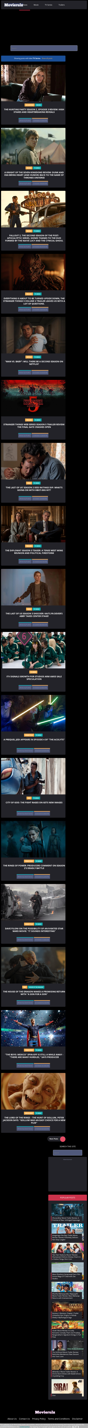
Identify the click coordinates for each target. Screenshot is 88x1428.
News (29, 483)
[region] (44, 26)
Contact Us (24, 1418)
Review (38, 105)
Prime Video (29, 861)
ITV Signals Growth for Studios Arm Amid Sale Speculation (34, 677)
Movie (36, 5)
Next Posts (56, 1139)
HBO (29, 798)
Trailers (29, 294)
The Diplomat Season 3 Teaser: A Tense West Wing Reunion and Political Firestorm (34, 551)
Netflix (29, 357)
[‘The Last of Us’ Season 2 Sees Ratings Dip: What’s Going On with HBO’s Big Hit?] (33, 461)
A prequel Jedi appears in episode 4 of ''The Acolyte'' (34, 739)
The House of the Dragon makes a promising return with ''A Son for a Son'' (34, 993)
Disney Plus (29, 735)
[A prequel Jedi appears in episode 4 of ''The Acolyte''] (33, 713)
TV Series (48, 5)
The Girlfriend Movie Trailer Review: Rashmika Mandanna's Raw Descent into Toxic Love (65, 1354)
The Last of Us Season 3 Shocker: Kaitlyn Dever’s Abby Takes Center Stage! (34, 614)
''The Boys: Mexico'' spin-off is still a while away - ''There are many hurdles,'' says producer (34, 1055)
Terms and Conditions (59, 1418)
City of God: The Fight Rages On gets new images (34, 802)
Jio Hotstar (29, 105)
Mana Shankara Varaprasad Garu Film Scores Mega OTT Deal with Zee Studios (66, 1276)
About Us (12, 1418)
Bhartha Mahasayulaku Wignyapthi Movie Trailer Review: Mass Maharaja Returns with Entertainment (66, 1296)
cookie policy (24, 1427)
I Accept (75, 1427)
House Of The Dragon (36, 987)
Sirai (53, 1395)
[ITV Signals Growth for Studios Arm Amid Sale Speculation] (33, 650)
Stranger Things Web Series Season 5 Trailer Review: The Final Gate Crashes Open (34, 425)
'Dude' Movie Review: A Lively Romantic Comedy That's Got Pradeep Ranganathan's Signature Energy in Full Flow (66, 1333)
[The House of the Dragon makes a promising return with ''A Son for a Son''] (33, 965)
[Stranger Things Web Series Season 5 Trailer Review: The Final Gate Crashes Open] (33, 398)
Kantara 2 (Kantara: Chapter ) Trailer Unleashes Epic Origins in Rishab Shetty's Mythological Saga (65, 1315)
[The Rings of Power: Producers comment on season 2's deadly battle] (33, 839)
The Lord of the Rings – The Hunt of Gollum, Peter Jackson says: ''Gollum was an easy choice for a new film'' (34, 1120)
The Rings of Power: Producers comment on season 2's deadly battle (34, 866)
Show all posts (47, 58)
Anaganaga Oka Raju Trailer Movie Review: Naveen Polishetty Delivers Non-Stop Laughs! (65, 1237)
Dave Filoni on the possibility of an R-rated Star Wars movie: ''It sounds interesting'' (34, 929)
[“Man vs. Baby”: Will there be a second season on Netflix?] (33, 335)
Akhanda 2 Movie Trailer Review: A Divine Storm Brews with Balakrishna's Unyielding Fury (66, 1374)
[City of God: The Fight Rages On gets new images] (33, 776)
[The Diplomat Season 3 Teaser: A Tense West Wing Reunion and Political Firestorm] (33, 524)
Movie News (29, 1113)
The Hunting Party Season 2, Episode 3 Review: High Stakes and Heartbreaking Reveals (34, 110)
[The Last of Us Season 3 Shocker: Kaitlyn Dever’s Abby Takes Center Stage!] (33, 587)
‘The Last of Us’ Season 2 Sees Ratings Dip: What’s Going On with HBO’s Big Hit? (34, 488)
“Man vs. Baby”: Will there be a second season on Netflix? (34, 362)
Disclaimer (77, 1418)
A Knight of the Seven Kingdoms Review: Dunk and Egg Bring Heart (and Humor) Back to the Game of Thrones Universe (34, 175)
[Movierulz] (45, 1412)
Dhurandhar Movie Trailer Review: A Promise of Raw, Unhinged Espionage (66, 1219)
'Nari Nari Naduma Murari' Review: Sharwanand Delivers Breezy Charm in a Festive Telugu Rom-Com (66, 1257)
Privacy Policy (39, 1418)
